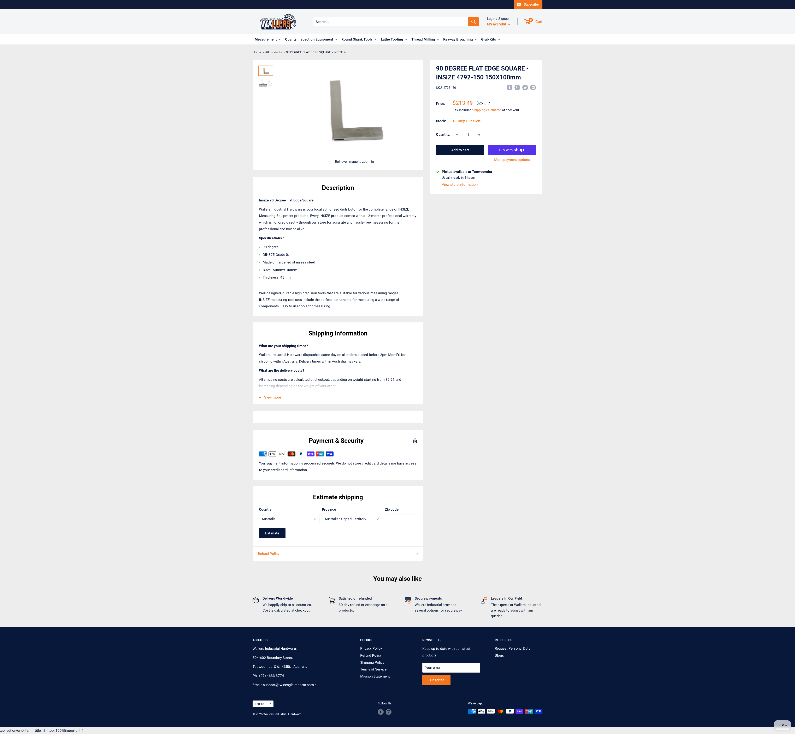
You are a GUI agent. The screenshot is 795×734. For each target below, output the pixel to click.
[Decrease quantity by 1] (457, 134)
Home (257, 52)
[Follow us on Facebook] (381, 712)
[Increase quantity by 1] (479, 134)
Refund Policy (268, 554)
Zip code (392, 509)
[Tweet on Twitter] (525, 87)
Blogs (499, 655)
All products (273, 52)
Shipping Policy (372, 662)
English (259, 704)
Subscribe (531, 4)
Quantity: (443, 134)
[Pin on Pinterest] (517, 87)
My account (497, 24)
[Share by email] (533, 87)
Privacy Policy (371, 648)
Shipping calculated (486, 110)
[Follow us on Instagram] (388, 712)
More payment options (512, 160)
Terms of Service (373, 669)
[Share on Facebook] (509, 87)
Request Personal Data (512, 648)
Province (329, 509)
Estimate (272, 533)
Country (265, 509)
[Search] (473, 21)
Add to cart (460, 150)
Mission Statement (375, 676)
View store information (460, 184)
